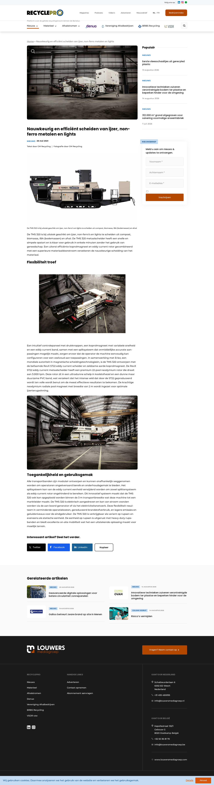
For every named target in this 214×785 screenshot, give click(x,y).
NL (154, 13)
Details (189, 780)
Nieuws (31, 25)
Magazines (84, 13)
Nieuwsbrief (142, 13)
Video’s (112, 13)
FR (158, 13)
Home (30, 41)
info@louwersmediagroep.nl (169, 700)
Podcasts (99, 13)
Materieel (49, 25)
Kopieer (104, 547)
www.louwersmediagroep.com (170, 759)
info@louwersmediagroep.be (169, 744)
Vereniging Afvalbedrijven (119, 25)
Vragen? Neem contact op (163, 649)
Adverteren (126, 13)
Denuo (30, 699)
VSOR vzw (32, 715)
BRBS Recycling (151, 25)
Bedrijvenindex (176, 13)
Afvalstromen (69, 25)
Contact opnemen (76, 687)
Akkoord (203, 780)
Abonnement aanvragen (80, 693)
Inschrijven (165, 197)
